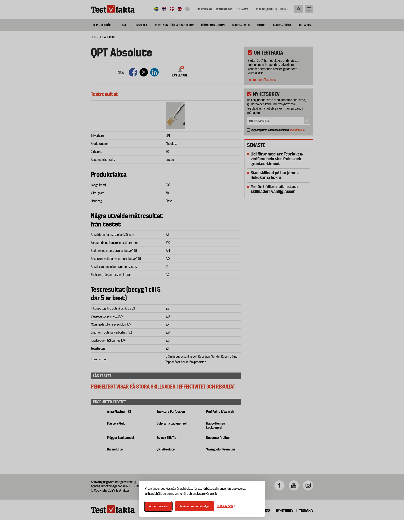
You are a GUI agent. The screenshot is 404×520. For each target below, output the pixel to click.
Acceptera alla (158, 506)
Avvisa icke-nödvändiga (194, 506)
